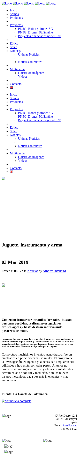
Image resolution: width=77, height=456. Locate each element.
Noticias (32, 271)
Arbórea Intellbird (54, 271)
